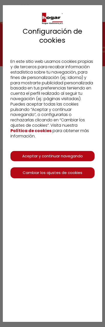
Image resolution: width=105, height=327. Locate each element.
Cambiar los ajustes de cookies (52, 172)
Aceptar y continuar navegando (52, 156)
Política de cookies (30, 131)
